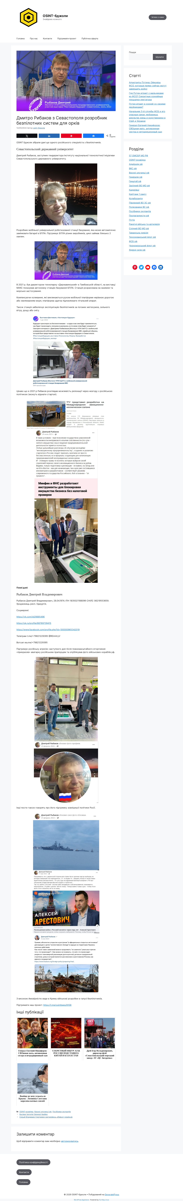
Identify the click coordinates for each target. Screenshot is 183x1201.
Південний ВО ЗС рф (140, 202)
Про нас (34, 38)
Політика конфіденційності (33, 1162)
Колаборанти (136, 198)
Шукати (160, 57)
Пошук (132, 52)
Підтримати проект (66, 38)
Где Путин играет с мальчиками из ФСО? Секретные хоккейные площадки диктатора (146, 96)
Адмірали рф (136, 164)
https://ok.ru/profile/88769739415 (33, 623)
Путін (132, 220)
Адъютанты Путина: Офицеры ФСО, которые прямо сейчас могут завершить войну (148, 85)
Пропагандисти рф (139, 215)
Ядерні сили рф (137, 250)
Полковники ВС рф (139, 207)
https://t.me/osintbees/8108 (57, 1005)
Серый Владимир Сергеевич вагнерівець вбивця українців (45, 1117)
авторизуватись (69, 1141)
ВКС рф (133, 168)
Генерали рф (135, 177)
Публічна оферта (90, 38)
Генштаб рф (135, 181)
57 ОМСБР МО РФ (138, 155)
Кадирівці (134, 190)
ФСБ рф (133, 241)
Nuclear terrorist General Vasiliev (33, 1114)
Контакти (47, 38)
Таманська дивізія (138, 232)
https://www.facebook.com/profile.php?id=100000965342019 (48, 629)
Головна (20, 38)
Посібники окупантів (62, 1112)
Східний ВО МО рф (139, 228)
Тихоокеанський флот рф (142, 237)
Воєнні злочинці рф (42, 1112)
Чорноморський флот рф (142, 245)
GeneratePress (112, 1194)
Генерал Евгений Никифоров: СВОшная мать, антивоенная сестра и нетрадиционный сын (145, 128)
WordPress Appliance (81, 1200)
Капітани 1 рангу (137, 194)
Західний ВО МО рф (139, 185)
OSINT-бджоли (55, 16)
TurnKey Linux (104, 1200)
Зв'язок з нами (157, 17)
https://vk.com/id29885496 (30, 616)
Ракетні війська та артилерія (144, 224)
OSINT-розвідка (26, 1112)
